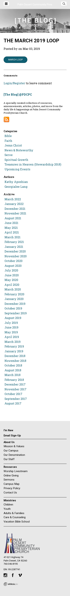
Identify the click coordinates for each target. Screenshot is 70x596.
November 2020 (15, 256)
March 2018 (12, 375)
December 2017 (15, 384)
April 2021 (11, 232)
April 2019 (11, 337)
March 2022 (12, 199)
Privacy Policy (12, 488)
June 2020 (11, 275)
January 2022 (14, 204)
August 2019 (12, 318)
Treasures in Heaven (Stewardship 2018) (32, 164)
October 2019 (13, 308)
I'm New (8, 430)
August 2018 (12, 370)
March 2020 (12, 289)
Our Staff (9, 459)
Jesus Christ (13, 145)
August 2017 (12, 403)
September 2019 (15, 313)
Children (8, 504)
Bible (8, 136)
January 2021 (13, 247)
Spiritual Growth (16, 160)
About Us (9, 442)
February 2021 (14, 242)
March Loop (15, 59)
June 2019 (11, 327)
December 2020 (15, 251)
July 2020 (11, 270)
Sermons (9, 479)
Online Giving (11, 475)
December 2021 (14, 209)
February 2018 (14, 380)
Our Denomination (14, 455)
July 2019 (11, 323)
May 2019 (11, 332)
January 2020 (14, 299)
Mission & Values (14, 446)
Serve (8, 155)
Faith (8, 141)
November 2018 (15, 361)
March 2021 (12, 237)
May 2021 (11, 228)
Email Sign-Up (12, 435)
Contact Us (10, 492)
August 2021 (12, 218)
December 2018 (14, 356)
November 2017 (15, 389)
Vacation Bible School (17, 521)
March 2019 (12, 342)
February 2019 (14, 346)
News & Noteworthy (18, 150)
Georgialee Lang (16, 186)
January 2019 (13, 351)
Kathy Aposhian (16, 182)
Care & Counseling (15, 517)
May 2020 (11, 280)
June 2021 (11, 223)
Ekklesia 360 (11, 584)
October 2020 (13, 261)
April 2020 (11, 285)
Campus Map (11, 484)
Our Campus (11, 450)
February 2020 (14, 294)
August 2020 (13, 266)
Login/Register (14, 83)
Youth (7, 508)
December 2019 (14, 304)
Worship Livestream (16, 471)
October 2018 (13, 365)
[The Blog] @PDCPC (18, 94)
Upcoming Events (17, 169)
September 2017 (15, 399)
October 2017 (13, 394)
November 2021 (15, 213)
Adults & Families (14, 513)
